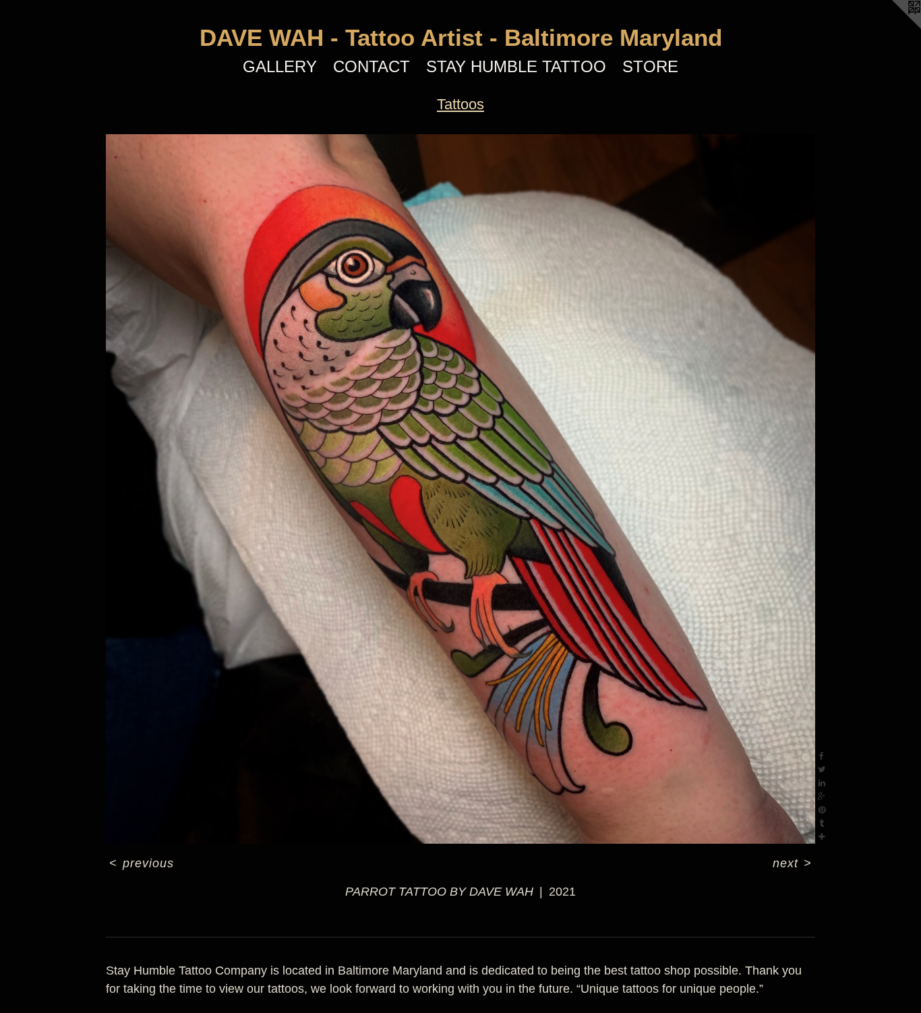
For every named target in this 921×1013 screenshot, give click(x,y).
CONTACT (371, 66)
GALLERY (280, 66)
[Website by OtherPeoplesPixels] (894, 27)
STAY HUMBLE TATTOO (516, 66)
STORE (650, 66)
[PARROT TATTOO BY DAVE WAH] (460, 488)
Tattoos (460, 104)
